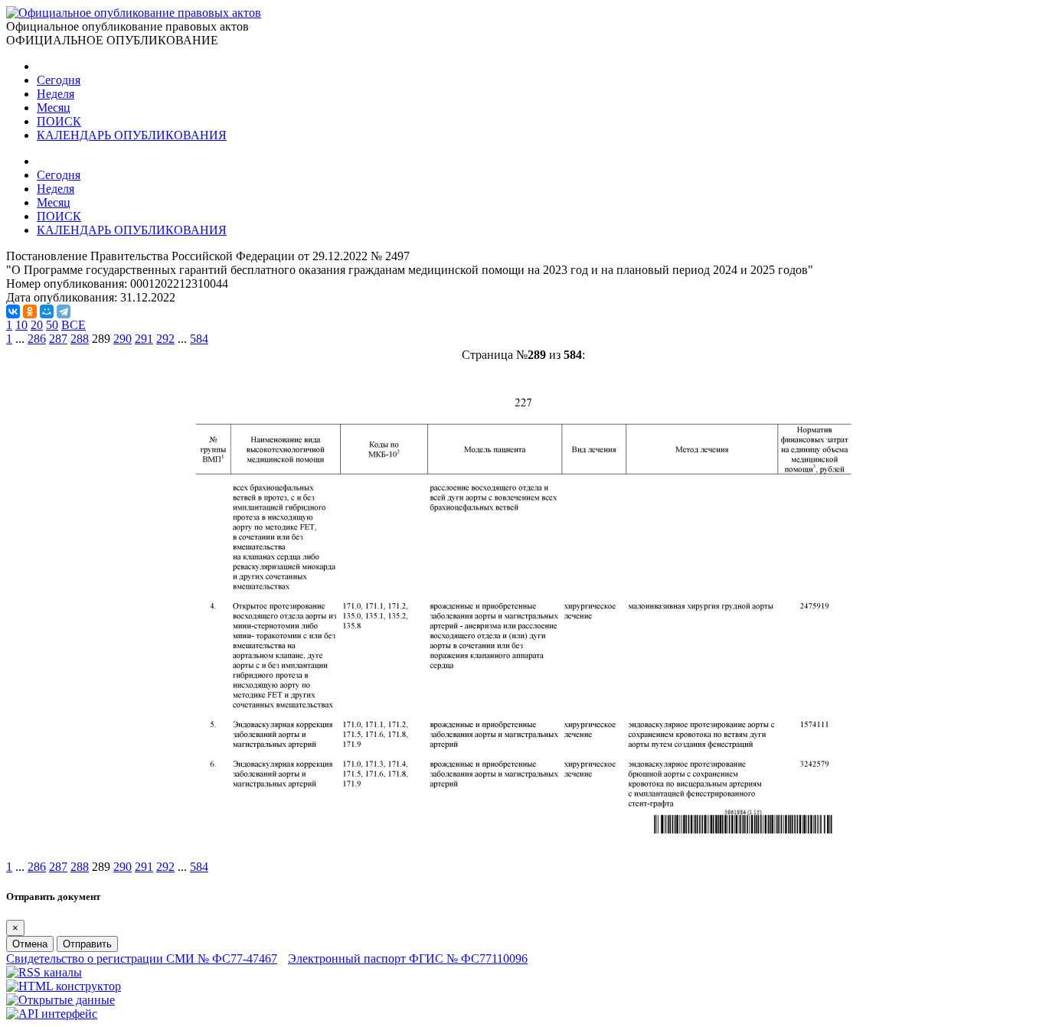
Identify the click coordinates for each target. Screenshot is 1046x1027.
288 (79, 338)
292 (165, 338)
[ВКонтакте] (13, 311)
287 (58, 338)
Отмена (29, 944)
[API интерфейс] (51, 1013)
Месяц (53, 107)
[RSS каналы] (44, 972)
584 (199, 338)
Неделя (55, 93)
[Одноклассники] (30, 311)
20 (37, 324)
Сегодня (58, 79)
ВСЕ (73, 324)
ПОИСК (59, 121)
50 (52, 324)
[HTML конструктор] (63, 986)
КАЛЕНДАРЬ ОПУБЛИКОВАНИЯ (132, 135)
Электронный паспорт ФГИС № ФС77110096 (408, 958)
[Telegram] (63, 311)
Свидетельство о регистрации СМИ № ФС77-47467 (141, 958)
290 (122, 338)
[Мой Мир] (47, 311)
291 (144, 338)
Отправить (87, 944)
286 (37, 338)
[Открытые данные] (60, 999)
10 (21, 324)
